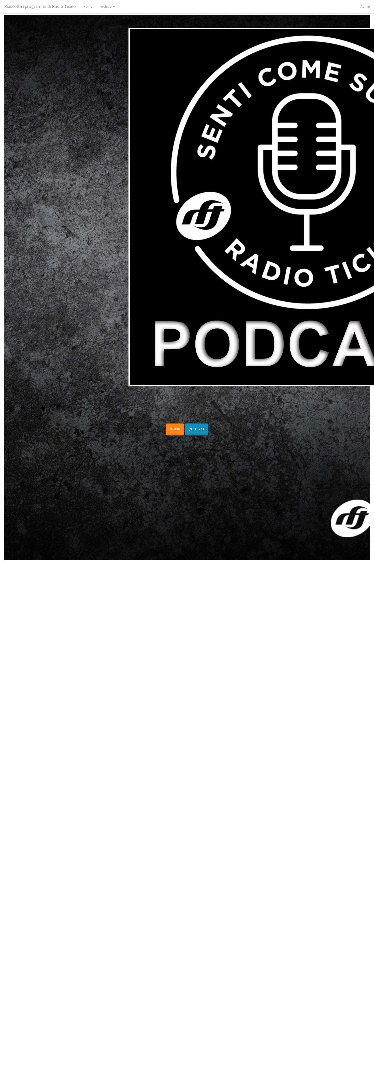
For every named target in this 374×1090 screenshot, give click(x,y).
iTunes (198, 429)
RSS (177, 429)
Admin (365, 6)
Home (87, 6)
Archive (106, 6)
